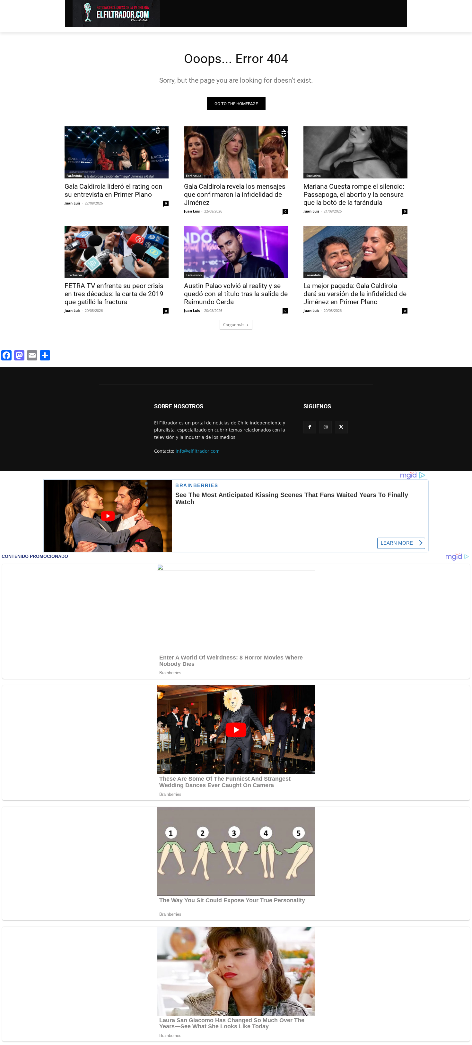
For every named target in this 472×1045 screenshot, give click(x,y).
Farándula (74, 175)
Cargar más (233, 324)
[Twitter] (341, 427)
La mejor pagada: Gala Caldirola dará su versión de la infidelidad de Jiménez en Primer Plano (354, 294)
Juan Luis (72, 203)
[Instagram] (325, 427)
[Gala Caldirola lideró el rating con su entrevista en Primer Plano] (117, 152)
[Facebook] (309, 427)
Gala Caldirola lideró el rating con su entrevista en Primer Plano (113, 190)
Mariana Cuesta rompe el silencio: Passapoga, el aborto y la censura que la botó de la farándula (353, 194)
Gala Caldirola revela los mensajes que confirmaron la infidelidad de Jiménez (234, 194)
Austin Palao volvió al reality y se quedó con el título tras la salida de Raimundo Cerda (236, 294)
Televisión (194, 275)
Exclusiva (313, 175)
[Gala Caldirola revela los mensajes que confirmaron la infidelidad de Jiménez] (236, 152)
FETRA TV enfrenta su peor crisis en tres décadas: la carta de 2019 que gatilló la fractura (114, 294)
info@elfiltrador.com (198, 451)
